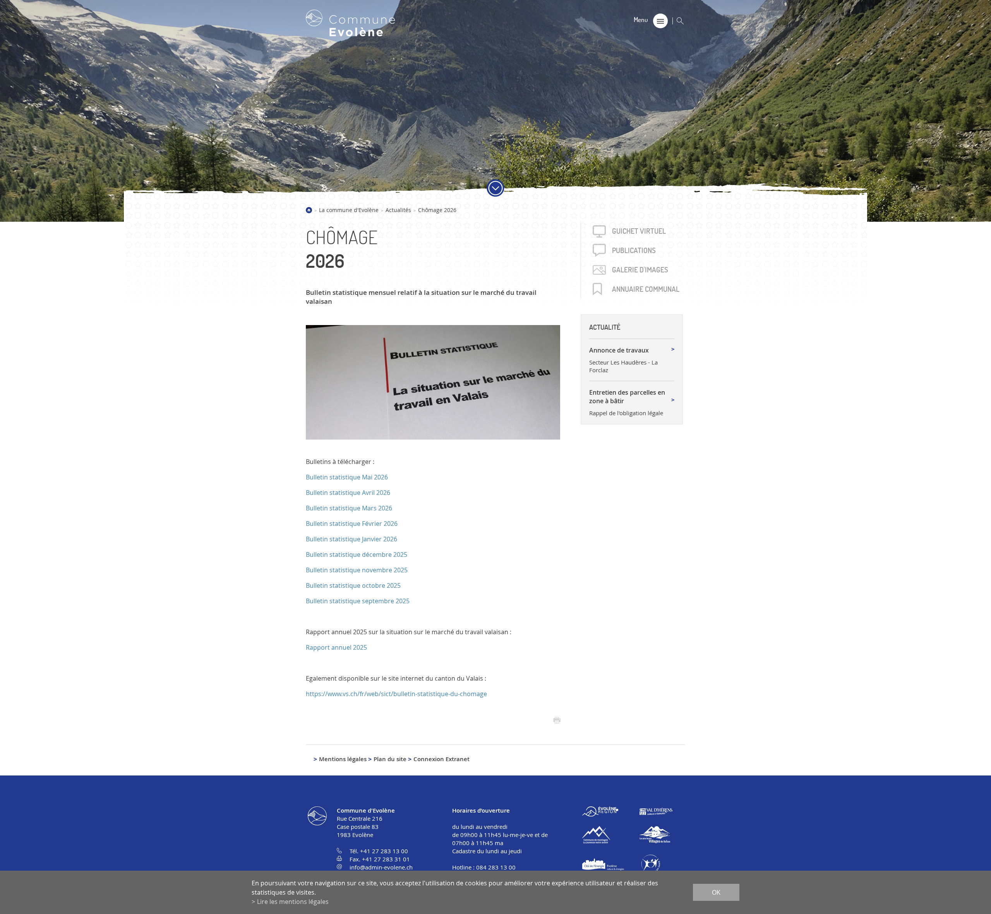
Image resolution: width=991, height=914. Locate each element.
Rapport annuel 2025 (336, 647)
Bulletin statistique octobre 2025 (353, 585)
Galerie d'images (640, 269)
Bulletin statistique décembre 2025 (356, 554)
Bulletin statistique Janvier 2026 (351, 539)
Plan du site (390, 759)
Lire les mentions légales (293, 901)
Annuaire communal (645, 289)
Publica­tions (634, 250)
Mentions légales (343, 759)
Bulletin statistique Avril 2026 (348, 492)
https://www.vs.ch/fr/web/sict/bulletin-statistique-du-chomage (396, 694)
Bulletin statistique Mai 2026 (347, 477)
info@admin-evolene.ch (381, 867)
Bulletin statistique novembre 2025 (357, 570)
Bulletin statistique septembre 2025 (358, 601)
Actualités (398, 210)
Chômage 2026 (437, 210)
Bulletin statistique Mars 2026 (349, 508)
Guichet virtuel (639, 231)
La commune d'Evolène (349, 210)
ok (716, 892)
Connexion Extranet (441, 759)
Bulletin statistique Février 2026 (352, 523)
